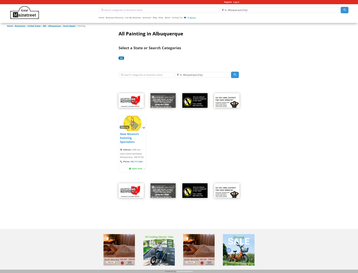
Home (101, 18)
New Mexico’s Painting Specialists (129, 138)
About (167, 18)
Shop (160, 18)
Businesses (20, 26)
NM (44, 26)
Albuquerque (54, 26)
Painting (124, 127)
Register (228, 2)
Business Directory (115, 18)
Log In (236, 2)
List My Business (133, 18)
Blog (155, 18)
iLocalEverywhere (185, 271)
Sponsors (146, 18)
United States (34, 26)
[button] (137, 169)
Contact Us (177, 18)
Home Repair (69, 26)
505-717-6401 (136, 161)
